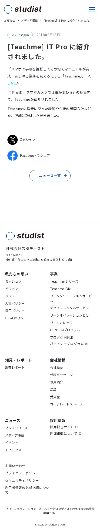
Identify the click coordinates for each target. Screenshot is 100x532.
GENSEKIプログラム (65, 330)
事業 (54, 273)
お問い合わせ (15, 466)
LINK (11, 82)
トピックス (13, 450)
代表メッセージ (61, 375)
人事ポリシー (15, 303)
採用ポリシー (15, 310)
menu (92, 9)
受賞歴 (55, 397)
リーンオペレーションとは (69, 315)
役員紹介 (56, 382)
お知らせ (9, 20)
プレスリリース (16, 428)
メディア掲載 (14, 435)
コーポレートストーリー (68, 404)
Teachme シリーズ (64, 281)
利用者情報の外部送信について (27, 490)
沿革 (53, 389)
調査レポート (15, 367)
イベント (11, 442)
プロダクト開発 (61, 337)
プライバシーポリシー (22, 473)
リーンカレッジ (61, 323)
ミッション (13, 281)
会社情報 (58, 359)
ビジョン (11, 289)
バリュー (11, 296)
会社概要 (56, 367)
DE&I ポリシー (16, 318)
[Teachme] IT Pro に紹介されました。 (68, 20)
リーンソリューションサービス (71, 298)
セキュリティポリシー (22, 480)
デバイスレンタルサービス (69, 308)
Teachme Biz (60, 289)
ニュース (12, 420)
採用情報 (58, 420)
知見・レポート (19, 359)
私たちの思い (17, 273)
